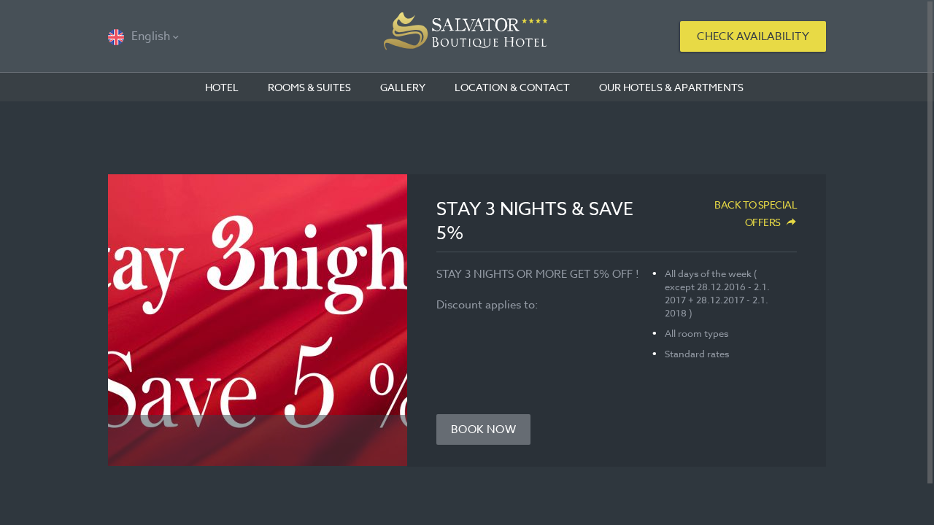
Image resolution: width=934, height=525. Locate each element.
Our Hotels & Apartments (671, 87)
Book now (483, 429)
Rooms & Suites (309, 87)
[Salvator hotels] (467, 36)
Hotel (222, 87)
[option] (257, 320)
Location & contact (512, 87)
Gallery (402, 87)
